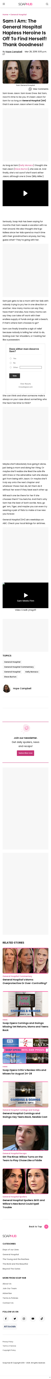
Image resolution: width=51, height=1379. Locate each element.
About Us (7, 1283)
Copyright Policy (9, 1350)
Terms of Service (9, 1346)
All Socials (10, 1326)
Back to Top (35, 1226)
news (5, 1019)
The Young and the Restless (16, 1259)
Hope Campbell (14, 51)
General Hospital (12, 662)
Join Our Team (10, 1288)
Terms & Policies (10, 1298)
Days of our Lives (11, 1249)
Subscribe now (25, 753)
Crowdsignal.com (26, 387)
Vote (15, 376)
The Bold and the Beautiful (15, 1264)
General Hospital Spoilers (15, 1196)
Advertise (7, 1293)
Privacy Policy (8, 1342)
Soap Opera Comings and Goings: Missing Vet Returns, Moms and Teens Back (25, 1026)
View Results (25, 384)
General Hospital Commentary (19, 667)
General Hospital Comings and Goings (21, 1110)
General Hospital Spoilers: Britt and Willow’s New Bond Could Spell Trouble (24, 1204)
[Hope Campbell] (8, 688)
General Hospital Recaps (15, 1153)
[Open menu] (4, 4)
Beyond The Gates (11, 1268)
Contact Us (8, 1303)
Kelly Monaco (26, 165)
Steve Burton (21, 168)
